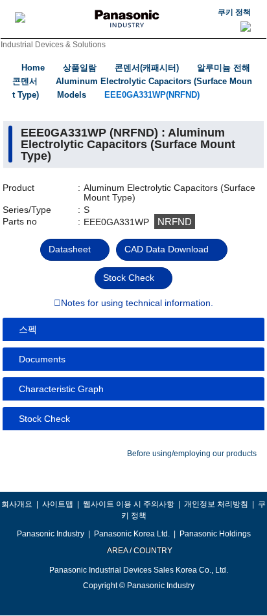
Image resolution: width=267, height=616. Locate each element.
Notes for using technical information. (137, 303)
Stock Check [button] (44, 418)
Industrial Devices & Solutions (53, 44)
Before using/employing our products (192, 453)
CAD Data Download (166, 249)
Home (33, 67)
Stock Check (128, 277)
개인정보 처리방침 (216, 504)
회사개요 (16, 504)
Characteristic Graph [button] (61, 388)
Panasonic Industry (50, 533)
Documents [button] (42, 359)
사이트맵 (57, 504)
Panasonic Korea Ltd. (132, 533)
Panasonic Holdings (215, 533)
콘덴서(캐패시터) (147, 67)
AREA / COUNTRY (139, 550)
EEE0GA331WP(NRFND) (152, 95)
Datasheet (70, 249)
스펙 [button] (28, 329)
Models (71, 95)
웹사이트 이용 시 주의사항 (128, 504)
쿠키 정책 (234, 12)
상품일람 (80, 67)
